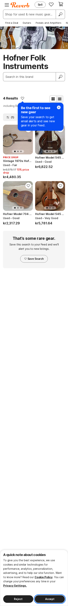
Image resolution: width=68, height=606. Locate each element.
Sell (40, 4)
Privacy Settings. (15, 585)
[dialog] (34, 578)
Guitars (27, 22)
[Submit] (60, 76)
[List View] (60, 99)
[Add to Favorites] (22, 98)
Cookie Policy (44, 577)
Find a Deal (11, 22)
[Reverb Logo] (20, 5)
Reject (18, 599)
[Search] (60, 14)
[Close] (59, 107)
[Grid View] (53, 99)
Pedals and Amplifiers (48, 22)
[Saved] (51, 4)
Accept (49, 599)
